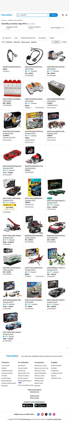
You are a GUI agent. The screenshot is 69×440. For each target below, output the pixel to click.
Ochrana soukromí (23, 378)
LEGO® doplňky (29, 69)
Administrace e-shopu (40, 366)
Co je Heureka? (5, 366)
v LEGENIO (28, 276)
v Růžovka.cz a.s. (51, 137)
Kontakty (4, 368)
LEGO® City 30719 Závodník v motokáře (34, 300)
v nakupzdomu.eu (30, 140)
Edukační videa (38, 383)
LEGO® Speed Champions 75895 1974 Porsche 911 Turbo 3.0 (12, 300)
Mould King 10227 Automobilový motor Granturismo (34, 236)
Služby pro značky (39, 376)
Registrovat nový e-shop (41, 368)
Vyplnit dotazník (34, 398)
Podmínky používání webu (54, 419)
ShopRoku (54, 368)
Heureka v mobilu (23, 368)
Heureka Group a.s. (26, 419)
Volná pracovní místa (7, 373)
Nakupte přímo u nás (23, 373)
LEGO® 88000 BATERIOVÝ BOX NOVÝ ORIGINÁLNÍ (56, 99)
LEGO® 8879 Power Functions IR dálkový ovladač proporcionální (34, 99)
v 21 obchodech (7, 105)
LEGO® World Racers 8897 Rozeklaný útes (34, 131)
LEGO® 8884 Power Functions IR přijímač (56, 67)
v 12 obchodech (29, 309)
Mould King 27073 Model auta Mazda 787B (12, 268)
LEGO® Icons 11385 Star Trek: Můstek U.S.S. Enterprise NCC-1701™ (56, 131)
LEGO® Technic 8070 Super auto (12, 166)
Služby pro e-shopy (39, 371)
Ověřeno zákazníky (56, 366)
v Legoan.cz (6, 71)
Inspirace (53, 376)
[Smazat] (48, 15)
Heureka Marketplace (40, 373)
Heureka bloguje (6, 378)
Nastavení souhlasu (23, 376)
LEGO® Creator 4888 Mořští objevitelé (34, 198)
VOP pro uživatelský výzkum (26, 385)
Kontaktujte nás (34, 392)
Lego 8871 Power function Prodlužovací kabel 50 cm (12, 67)
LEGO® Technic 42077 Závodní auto (12, 332)
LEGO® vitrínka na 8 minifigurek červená (12, 99)
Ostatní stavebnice (30, 168)
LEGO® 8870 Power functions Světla (34, 67)
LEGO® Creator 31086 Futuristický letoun (34, 268)
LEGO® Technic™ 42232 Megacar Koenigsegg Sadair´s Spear (12, 198)
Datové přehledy (39, 378)
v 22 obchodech (51, 209)
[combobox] (33, 15)
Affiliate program (39, 381)
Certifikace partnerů (56, 373)
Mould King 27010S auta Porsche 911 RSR (56, 236)
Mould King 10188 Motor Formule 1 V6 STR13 (34, 166)
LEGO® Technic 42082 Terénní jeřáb (12, 236)
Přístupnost (4, 386)
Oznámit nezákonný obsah (8, 383)
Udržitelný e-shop (56, 378)
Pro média (4, 376)
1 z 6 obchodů (6, 212)
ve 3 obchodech (29, 75)
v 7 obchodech (7, 309)
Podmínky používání (6, 371)
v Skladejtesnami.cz (52, 105)
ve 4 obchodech (51, 75)
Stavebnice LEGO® (8, 133)
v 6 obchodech (7, 244)
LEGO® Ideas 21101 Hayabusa (11, 131)
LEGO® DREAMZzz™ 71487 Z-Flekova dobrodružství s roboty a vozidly (56, 268)
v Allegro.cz (28, 108)
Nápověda (37, 386)
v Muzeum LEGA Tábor (9, 137)
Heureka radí (21, 371)
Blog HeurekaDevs (6, 381)
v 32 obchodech (51, 309)
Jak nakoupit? (22, 366)
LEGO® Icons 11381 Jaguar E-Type (56, 201)
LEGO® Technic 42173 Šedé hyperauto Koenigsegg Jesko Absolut (56, 300)
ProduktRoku (54, 371)
